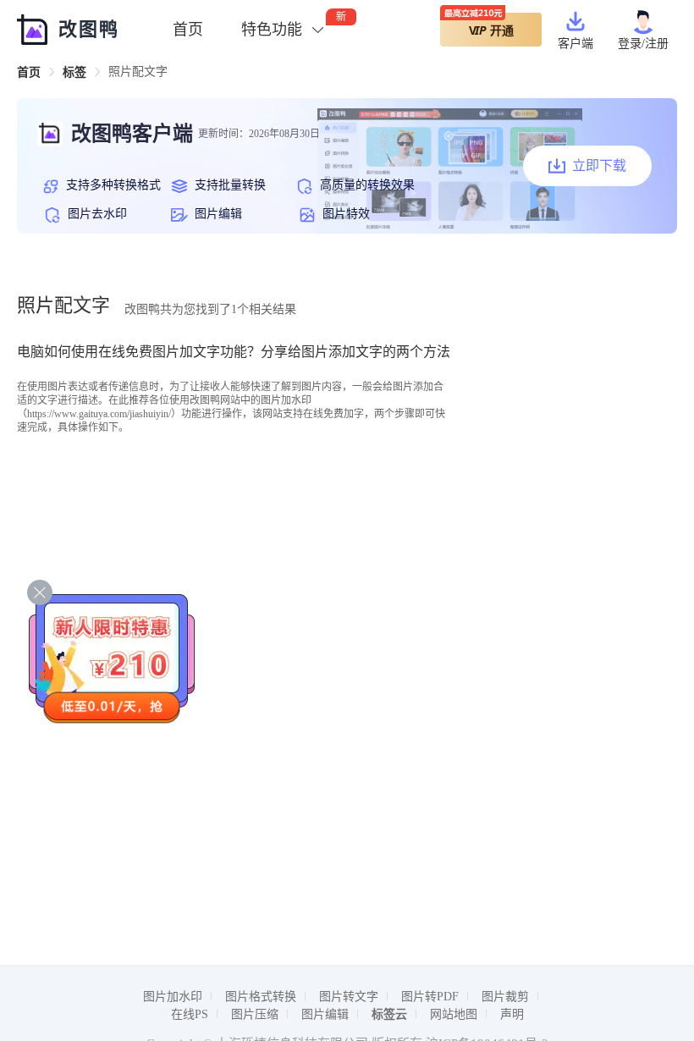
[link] (29, 72)
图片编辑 (325, 1014)
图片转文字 (348, 996)
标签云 (389, 1014)
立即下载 (599, 165)
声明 (512, 1014)
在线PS (189, 1014)
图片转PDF (430, 996)
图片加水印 (172, 996)
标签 (74, 72)
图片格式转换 (260, 996)
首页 (188, 29)
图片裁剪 (505, 996)
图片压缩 (254, 1014)
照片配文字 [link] (138, 71)
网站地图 (453, 1014)
